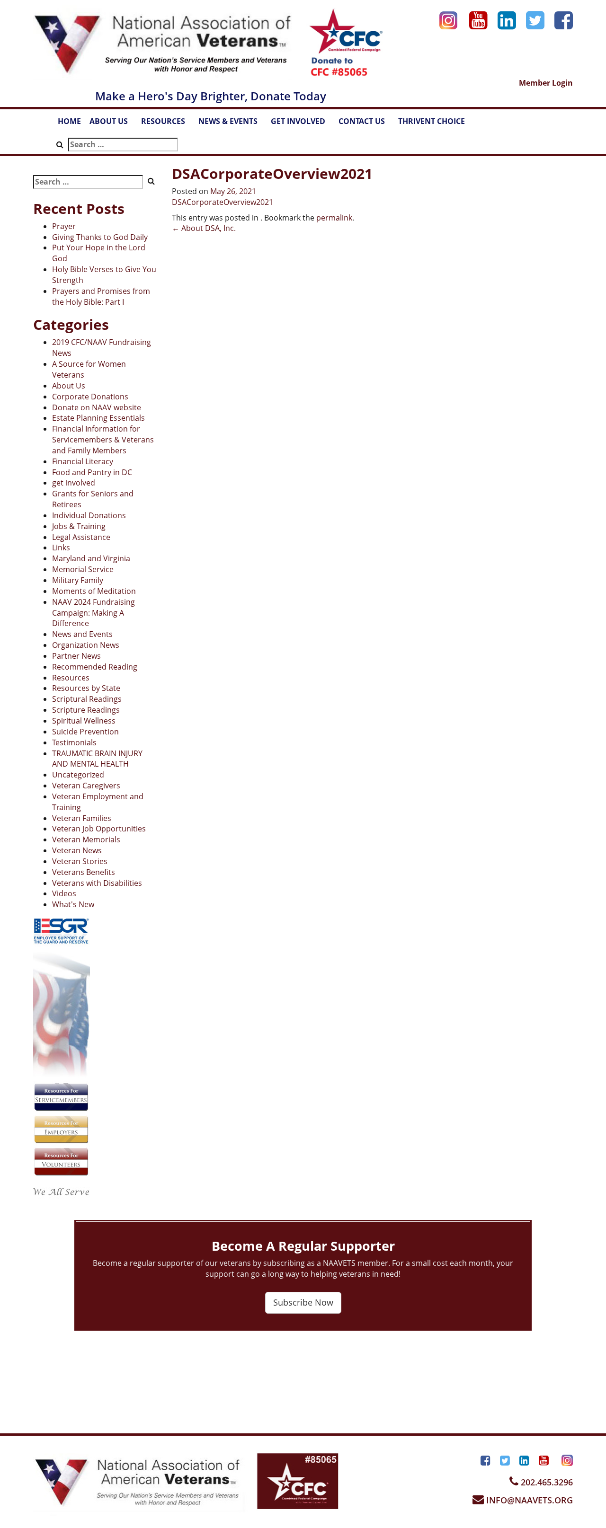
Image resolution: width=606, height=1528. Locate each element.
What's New (73, 904)
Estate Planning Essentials (98, 418)
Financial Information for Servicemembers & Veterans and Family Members (103, 440)
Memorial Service (83, 569)
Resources (70, 677)
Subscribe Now (303, 1302)
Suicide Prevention (85, 731)
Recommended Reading (94, 667)
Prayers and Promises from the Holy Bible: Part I (101, 296)
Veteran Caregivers (86, 785)
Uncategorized (78, 774)
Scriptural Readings (87, 699)
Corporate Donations (90, 396)
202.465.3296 (545, 1482)
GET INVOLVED (302, 124)
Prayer (64, 226)
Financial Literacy (82, 461)
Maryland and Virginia (91, 558)
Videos (64, 893)
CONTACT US (366, 124)
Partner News (76, 656)
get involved (73, 482)
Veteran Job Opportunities (99, 828)
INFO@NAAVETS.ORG (528, 1500)
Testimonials (74, 742)
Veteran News (77, 850)
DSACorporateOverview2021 (222, 202)
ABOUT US (113, 124)
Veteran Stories (79, 861)
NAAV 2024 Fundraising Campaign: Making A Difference (93, 613)
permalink (334, 217)
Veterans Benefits (83, 872)
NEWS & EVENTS (232, 124)
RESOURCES (167, 124)
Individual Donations (89, 515)
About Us (68, 385)
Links (61, 547)
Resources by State (86, 688)
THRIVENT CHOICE (431, 121)
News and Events (82, 634)
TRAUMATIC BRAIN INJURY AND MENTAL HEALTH (97, 758)
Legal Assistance (81, 537)
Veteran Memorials (86, 839)
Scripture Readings (86, 710)
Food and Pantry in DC (92, 472)
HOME (69, 121)
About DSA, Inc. (204, 228)
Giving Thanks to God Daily (100, 237)
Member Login (546, 83)
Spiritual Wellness (84, 720)
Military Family (77, 580)
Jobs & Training (79, 526)
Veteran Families (81, 818)
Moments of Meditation (94, 591)
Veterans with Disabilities (97, 883)
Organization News (85, 645)
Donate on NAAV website (96, 407)
